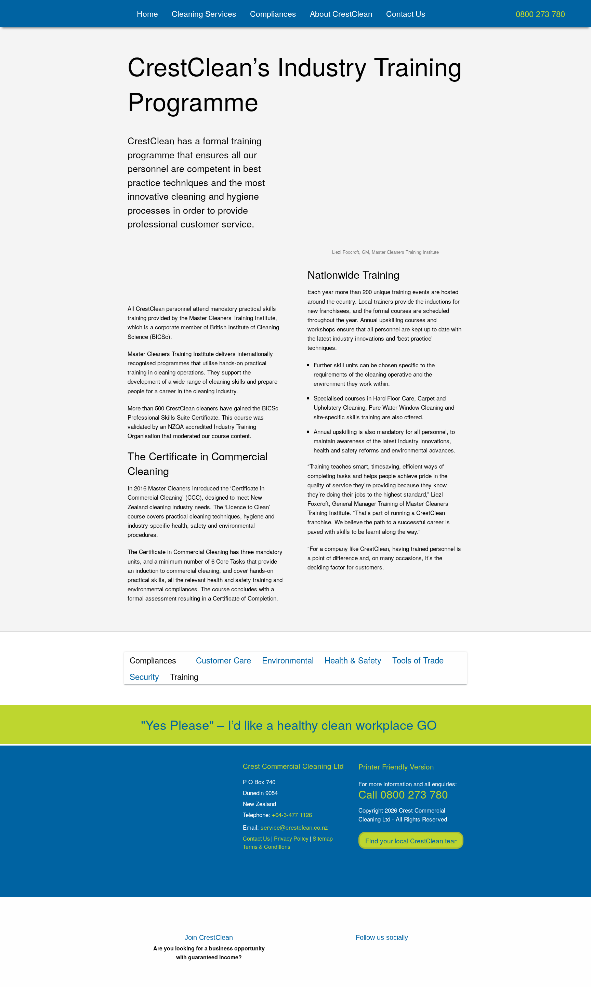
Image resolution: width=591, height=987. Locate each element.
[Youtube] (365, 959)
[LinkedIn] (398, 959)
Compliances (273, 13)
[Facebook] (333, 959)
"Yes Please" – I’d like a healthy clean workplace (277, 724)
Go (428, 724)
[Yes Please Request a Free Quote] (572, 57)
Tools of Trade (418, 660)
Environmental (288, 660)
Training (184, 676)
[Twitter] (430, 959)
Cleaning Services (204, 13)
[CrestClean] (53, 13)
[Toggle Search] (581, 13)
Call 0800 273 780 (403, 794)
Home (147, 13)
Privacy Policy (291, 838)
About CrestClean (341, 13)
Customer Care (223, 660)
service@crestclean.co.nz (294, 827)
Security (144, 676)
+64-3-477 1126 (292, 814)
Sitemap (323, 838)
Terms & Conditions (266, 847)
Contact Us (405, 13)
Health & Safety (353, 660)
